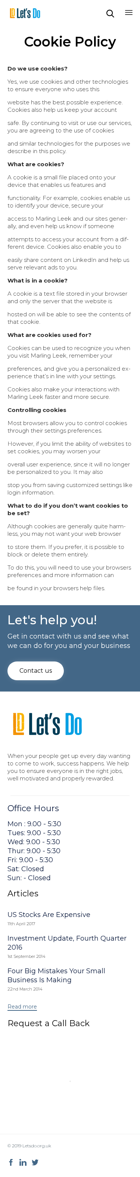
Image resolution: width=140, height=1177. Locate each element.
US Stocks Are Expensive (48, 915)
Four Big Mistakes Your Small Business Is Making (56, 975)
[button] (35, 670)
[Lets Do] (25, 13)
